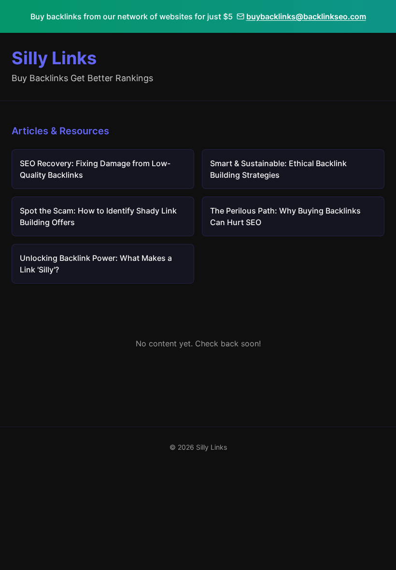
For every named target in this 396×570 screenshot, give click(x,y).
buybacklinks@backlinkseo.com (306, 16)
